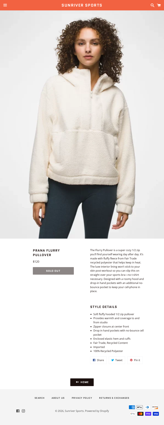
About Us (58, 398)
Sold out (53, 271)
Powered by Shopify (97, 411)
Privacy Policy (82, 398)
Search (40, 398)
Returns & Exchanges (114, 398)
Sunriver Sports (82, 5)
